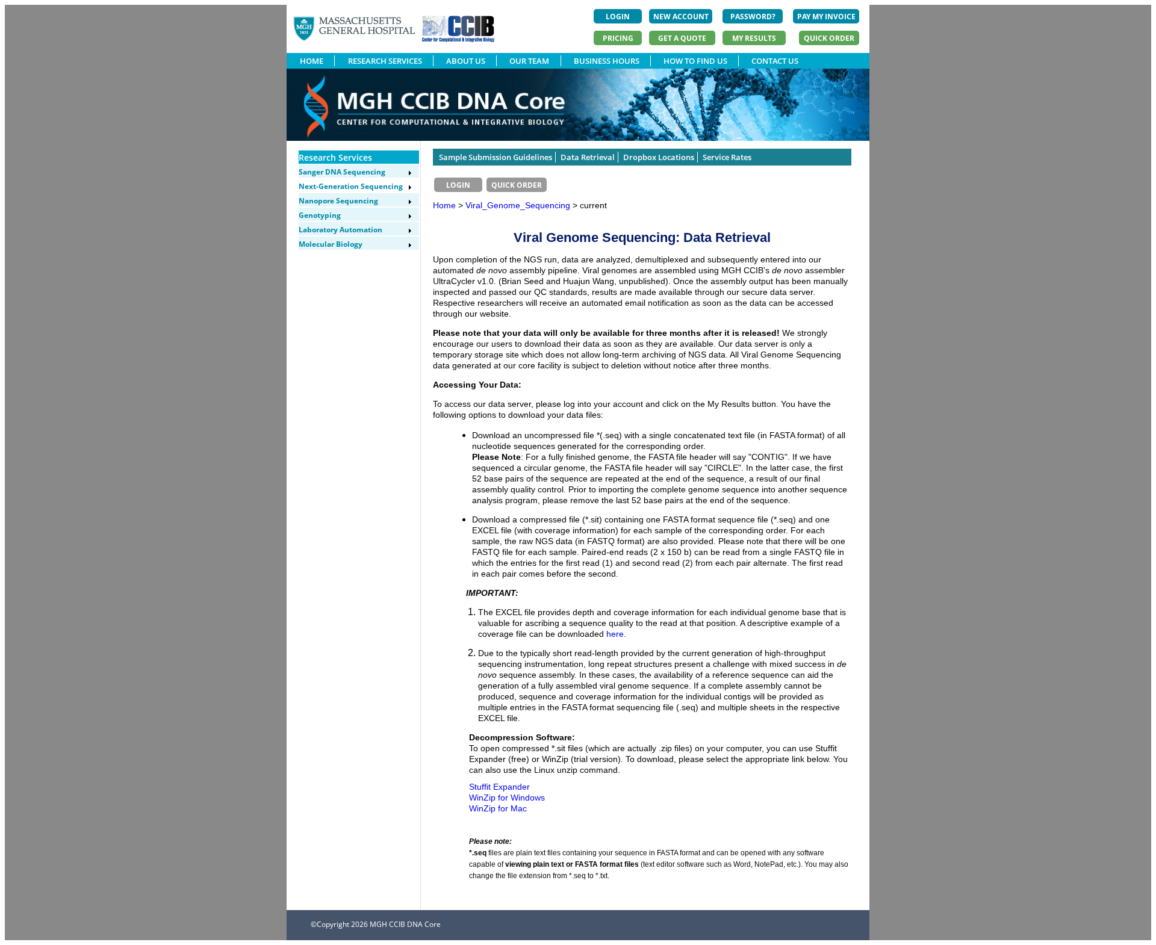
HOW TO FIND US (695, 60)
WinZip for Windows (507, 797)
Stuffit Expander (499, 787)
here (615, 634)
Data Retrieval (588, 157)
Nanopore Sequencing (338, 201)
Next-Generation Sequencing (351, 186)
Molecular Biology (330, 244)
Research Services (335, 157)
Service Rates (727, 157)
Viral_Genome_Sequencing (519, 205)
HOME (311, 60)
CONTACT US (774, 60)
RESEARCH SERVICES (385, 60)
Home (444, 205)
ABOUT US (465, 60)
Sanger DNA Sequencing (342, 172)
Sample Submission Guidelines (495, 157)
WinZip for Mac (498, 808)
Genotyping (320, 215)
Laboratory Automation (340, 230)
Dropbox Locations (658, 157)
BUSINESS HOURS (606, 60)
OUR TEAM (529, 60)
